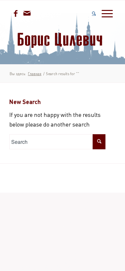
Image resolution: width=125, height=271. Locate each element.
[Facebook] (16, 13)
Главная (34, 74)
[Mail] (27, 13)
